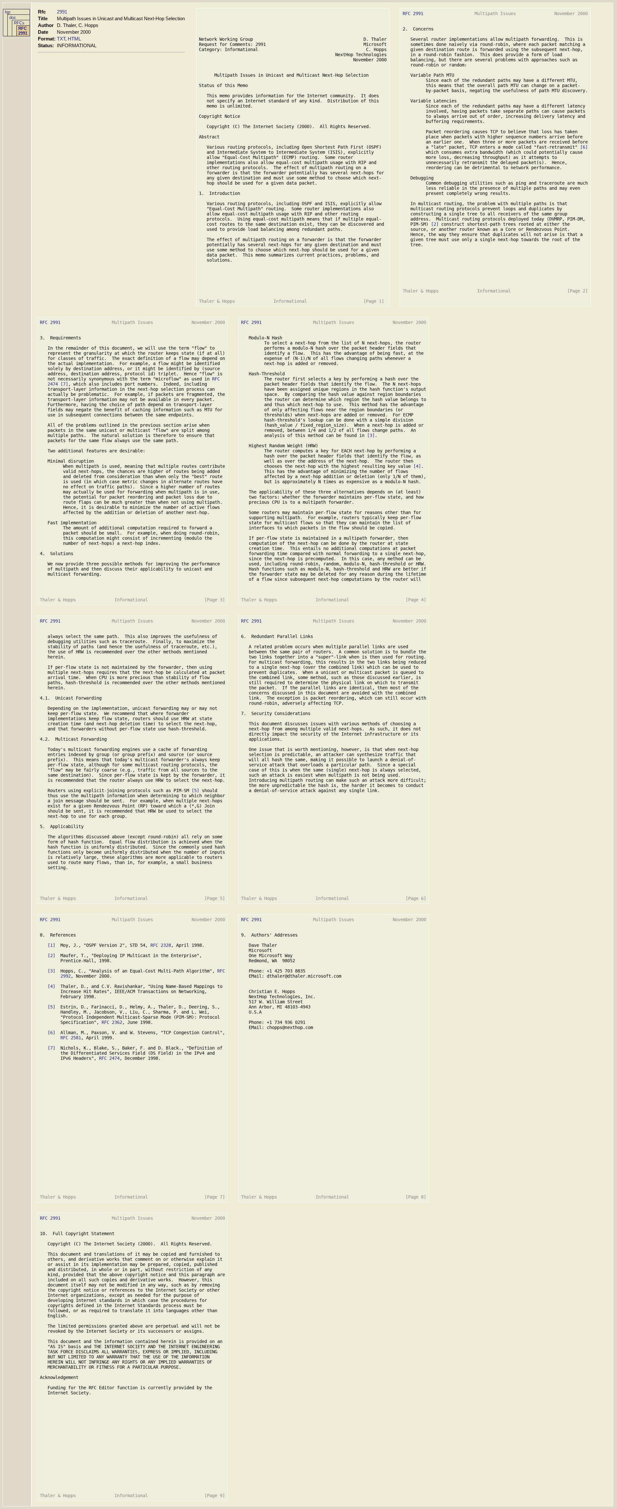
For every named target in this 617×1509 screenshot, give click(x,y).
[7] (64, 384)
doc (12, 17)
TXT (61, 38)
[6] (584, 147)
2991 (62, 11)
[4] (417, 466)
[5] (195, 790)
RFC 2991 (22, 31)
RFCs (19, 23)
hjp (7, 12)
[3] (371, 435)
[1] (51, 945)
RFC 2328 (160, 945)
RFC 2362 (112, 1022)
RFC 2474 (109, 1058)
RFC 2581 (70, 1037)
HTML (74, 38)
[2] (435, 224)
